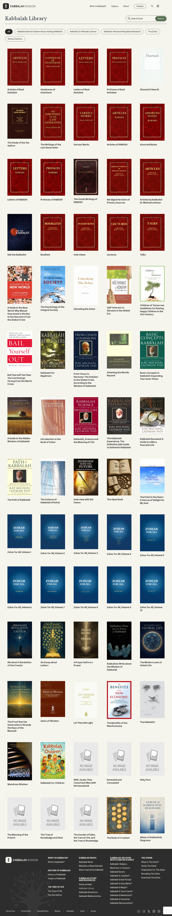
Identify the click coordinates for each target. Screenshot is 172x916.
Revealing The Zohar (150, 874)
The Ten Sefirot (55, 895)
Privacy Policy (26, 911)
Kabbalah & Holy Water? (121, 883)
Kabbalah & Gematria (120, 899)
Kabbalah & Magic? (118, 887)
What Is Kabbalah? (98, 6)
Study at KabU (85, 884)
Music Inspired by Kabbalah (91, 870)
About (126, 6)
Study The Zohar (149, 866)
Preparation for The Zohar (153, 870)
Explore (114, 6)
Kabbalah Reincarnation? (121, 903)
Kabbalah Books (117, 872)
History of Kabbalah (57, 874)
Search (161, 18)
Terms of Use (10, 911)
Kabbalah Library (86, 888)
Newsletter (70, 911)
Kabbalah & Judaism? (120, 876)
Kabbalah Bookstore (88, 892)
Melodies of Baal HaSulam (91, 866)
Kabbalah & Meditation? (121, 895)
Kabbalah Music (86, 862)
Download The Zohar (150, 877)
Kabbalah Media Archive (90, 896)
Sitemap (57, 911)
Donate (140, 6)
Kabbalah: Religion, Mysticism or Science (120, 866)
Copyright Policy (42, 911)
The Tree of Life (55, 891)
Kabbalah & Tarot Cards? (121, 891)
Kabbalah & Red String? (120, 879)
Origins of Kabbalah (57, 878)
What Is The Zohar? (150, 862)
